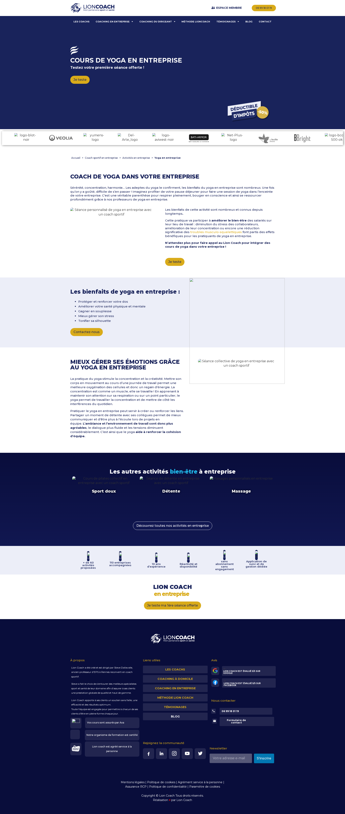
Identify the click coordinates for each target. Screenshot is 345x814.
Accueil (75, 157)
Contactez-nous (86, 332)
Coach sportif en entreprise (101, 157)
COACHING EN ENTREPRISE (113, 21)
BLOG (249, 21)
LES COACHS (81, 21)
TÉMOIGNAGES (226, 21)
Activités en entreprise (136, 157)
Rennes (105, 671)
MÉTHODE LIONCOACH (195, 21)
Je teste (79, 80)
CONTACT (265, 21)
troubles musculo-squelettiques (216, 232)
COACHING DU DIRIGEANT (155, 21)
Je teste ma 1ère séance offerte (172, 605)
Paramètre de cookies (204, 786)
